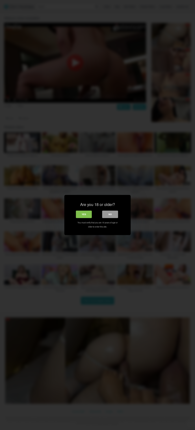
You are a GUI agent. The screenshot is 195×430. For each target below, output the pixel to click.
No (110, 214)
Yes (84, 214)
